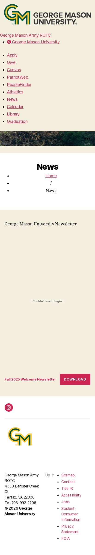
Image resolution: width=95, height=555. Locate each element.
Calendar (15, 106)
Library (13, 114)
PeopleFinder (19, 84)
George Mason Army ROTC (25, 35)
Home (51, 175)
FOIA (65, 538)
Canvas (14, 69)
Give (11, 62)
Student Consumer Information (70, 514)
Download (75, 379)
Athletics (15, 91)
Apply (12, 55)
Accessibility (71, 495)
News (12, 99)
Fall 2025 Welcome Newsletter (30, 379)
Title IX (67, 488)
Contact (68, 481)
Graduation (17, 121)
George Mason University (35, 41)
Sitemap (67, 475)
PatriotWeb (17, 77)
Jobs (65, 501)
